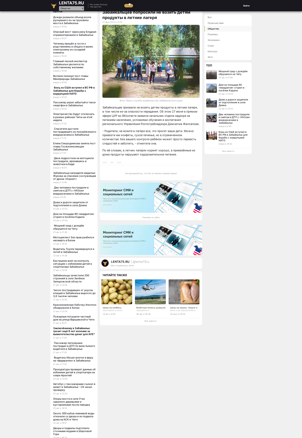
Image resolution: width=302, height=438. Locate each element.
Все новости (150, 321)
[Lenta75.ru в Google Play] (182, 264)
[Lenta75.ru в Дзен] (198, 264)
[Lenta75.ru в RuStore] (185, 264)
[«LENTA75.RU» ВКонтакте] (191, 264)
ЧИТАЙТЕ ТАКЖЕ (114, 275)
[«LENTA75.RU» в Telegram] (188, 264)
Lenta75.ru (71, 2)
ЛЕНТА (57, 11)
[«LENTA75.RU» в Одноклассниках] (195, 264)
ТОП (209, 65)
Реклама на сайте (151, 217)
